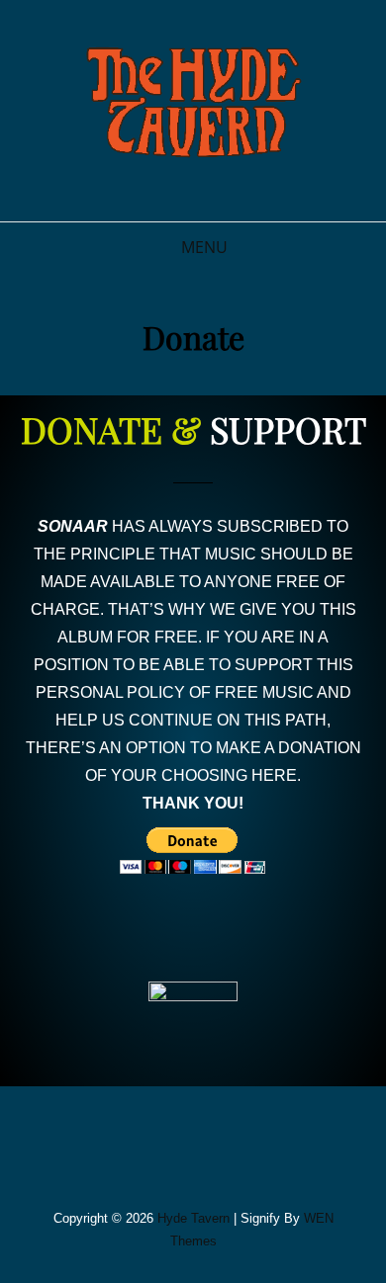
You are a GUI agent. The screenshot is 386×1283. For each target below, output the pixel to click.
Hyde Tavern (193, 1218)
